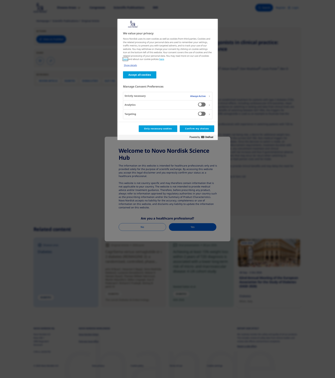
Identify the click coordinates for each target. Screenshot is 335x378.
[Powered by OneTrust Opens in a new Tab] (202, 138)
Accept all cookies (139, 74)
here (125, 59)
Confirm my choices (197, 128)
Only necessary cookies (158, 128)
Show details (130, 65)
